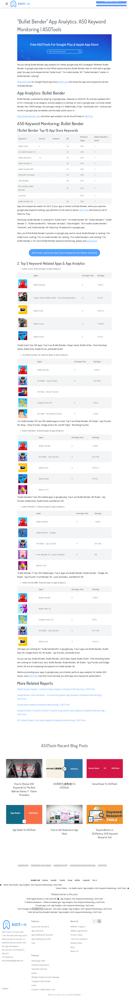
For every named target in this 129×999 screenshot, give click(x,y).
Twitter (45, 880)
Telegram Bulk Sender (41, 981)
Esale (33, 985)
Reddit (54, 880)
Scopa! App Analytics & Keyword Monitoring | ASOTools (43, 704)
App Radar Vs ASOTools (24, 829)
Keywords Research (40, 926)
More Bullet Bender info (28, 116)
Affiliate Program (77, 926)
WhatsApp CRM (38, 960)
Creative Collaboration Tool (43, 989)
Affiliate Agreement (78, 930)
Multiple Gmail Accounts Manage (45, 977)
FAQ (33, 943)
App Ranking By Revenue (42, 934)
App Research (37, 930)
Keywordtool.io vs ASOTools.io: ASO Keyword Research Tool (105, 833)
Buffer (77, 880)
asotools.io (92, 241)
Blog (72, 947)
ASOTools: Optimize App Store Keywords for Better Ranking (64, 252)
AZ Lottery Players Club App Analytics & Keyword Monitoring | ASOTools (51, 720)
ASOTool (88, 116)
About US (74, 951)
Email (70, 880)
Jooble (34, 973)
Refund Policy (76, 943)
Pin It (94, 880)
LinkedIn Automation (40, 965)
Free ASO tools (24, 82)
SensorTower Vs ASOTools (104, 783)
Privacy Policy (76, 934)
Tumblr (62, 880)
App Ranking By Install (40, 939)
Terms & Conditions (79, 939)
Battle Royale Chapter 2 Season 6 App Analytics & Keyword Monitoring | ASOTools (56, 689)
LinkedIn (86, 880)
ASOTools (63, 82)
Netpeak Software (39, 969)
